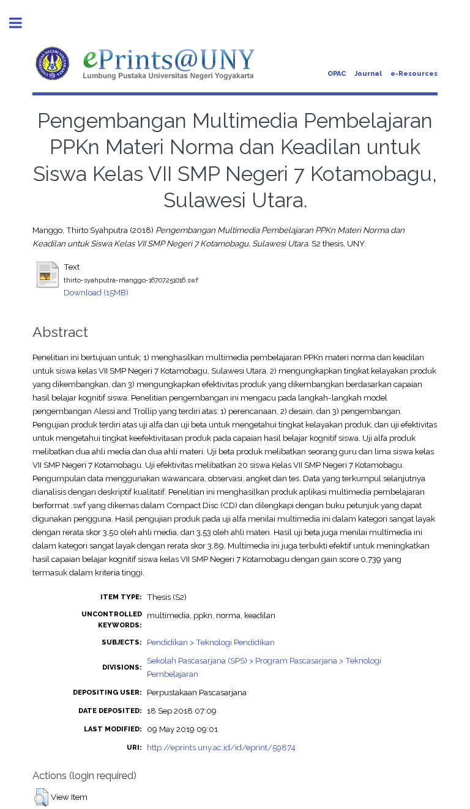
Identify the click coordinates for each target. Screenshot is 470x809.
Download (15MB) (96, 292)
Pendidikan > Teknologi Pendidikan (211, 642)
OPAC (336, 74)
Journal (368, 74)
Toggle (22, 23)
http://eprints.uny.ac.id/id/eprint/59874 (221, 747)
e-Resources (414, 74)
